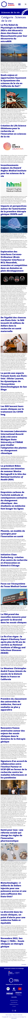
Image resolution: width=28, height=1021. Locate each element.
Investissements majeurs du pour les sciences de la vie (13, 170)
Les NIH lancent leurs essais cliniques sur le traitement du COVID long (12, 410)
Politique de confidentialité (17, 1014)
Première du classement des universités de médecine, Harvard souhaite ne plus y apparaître (14, 704)
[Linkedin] (15, 1011)
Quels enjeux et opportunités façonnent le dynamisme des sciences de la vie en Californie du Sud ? (13, 80)
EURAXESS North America (14, 1004)
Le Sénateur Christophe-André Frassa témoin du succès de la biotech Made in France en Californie (13, 674)
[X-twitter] (13, 1011)
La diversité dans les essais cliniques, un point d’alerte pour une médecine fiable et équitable (13, 917)
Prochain (24, 964)
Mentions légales (9, 1014)
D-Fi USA (14, 1006)
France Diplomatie (14, 1002)
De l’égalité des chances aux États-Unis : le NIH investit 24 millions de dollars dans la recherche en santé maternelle (13, 324)
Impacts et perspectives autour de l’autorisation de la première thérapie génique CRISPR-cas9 (14, 210)
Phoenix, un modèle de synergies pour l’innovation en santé (13, 533)
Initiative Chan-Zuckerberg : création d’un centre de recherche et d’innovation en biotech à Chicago (14, 560)
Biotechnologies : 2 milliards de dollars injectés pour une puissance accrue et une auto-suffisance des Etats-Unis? (13, 889)
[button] (19, 4)
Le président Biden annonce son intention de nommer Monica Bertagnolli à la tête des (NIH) (13, 472)
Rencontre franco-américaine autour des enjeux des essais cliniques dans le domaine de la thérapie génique (13, 734)
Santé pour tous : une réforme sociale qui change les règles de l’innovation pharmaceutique (12, 835)
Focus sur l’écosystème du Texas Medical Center (14, 585)
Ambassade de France (14, 1000)
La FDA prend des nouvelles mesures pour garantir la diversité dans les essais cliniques (14, 618)
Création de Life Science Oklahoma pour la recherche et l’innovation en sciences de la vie (13, 131)
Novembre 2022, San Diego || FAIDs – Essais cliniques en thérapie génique (12, 942)
